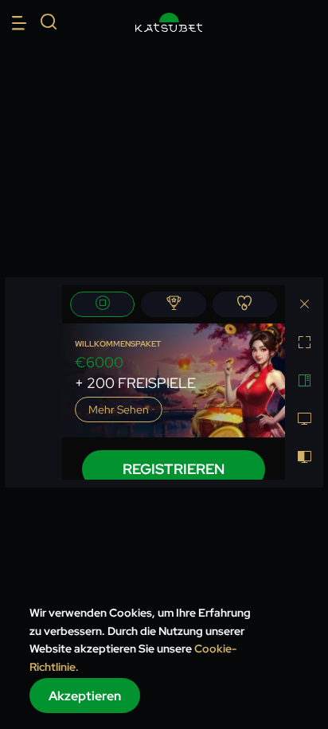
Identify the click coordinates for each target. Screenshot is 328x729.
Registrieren (174, 469)
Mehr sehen (118, 409)
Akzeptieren (85, 696)
